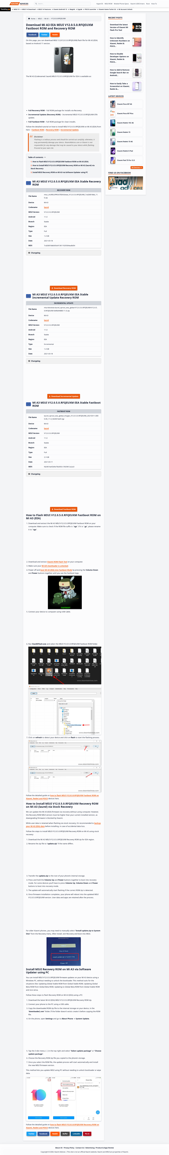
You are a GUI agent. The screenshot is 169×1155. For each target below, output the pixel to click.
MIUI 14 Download (29, 9)
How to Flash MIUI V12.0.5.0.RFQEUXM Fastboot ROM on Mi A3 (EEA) (61, 161)
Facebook (43, 1134)
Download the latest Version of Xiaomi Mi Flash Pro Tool (119, 27)
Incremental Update (70, 130)
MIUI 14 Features (44, 9)
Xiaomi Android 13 (60, 9)
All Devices (136, 167)
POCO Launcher (90, 9)
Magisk (72, 9)
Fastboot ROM (38, 130)
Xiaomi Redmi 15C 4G (125, 123)
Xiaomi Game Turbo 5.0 (107, 9)
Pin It (87, 1134)
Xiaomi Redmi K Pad (125, 151)
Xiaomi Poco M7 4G (124, 104)
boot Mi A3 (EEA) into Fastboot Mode (56, 570)
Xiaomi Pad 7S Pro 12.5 (126, 160)
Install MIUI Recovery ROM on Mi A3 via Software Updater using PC (60, 172)
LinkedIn (76, 1134)
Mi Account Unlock (125, 9)
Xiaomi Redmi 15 (123, 132)
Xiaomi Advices (59, 1152)
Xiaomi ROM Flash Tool (57, 562)
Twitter (31, 1134)
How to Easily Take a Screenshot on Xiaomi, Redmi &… (120, 86)
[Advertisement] (63, 93)
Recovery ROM (52, 130)
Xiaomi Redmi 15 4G (125, 141)
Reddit (55, 1134)
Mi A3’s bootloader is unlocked (55, 566)
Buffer (65, 1134)
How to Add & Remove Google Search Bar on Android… (119, 72)
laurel (46, 207)
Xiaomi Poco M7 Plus (125, 113)
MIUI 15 (17, 9)
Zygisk (79, 9)
